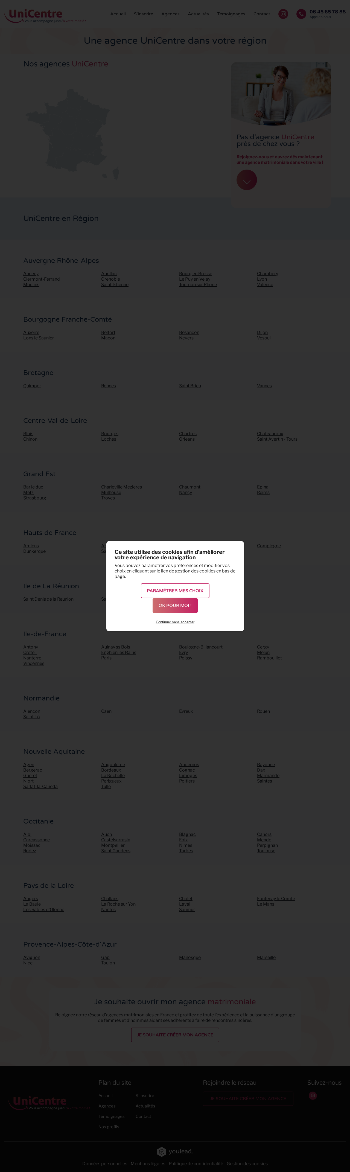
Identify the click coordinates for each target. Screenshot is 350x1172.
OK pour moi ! (175, 605)
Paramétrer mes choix (175, 591)
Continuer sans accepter (175, 622)
